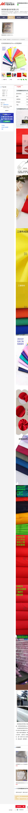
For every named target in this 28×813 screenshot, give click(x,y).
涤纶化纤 (8, 39)
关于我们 (10, 810)
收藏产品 (5, 79)
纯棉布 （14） (5, 95)
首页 (1, 39)
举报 (11, 79)
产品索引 (3, 125)
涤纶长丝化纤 (19, 792)
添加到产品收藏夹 (4, 127)
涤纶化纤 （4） (5, 90)
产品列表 (4, 39)
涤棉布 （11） (5, 94)
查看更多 (7, 110)
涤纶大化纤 (25, 792)
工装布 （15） (5, 92)
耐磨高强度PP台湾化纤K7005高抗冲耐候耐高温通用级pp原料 (13, 35)
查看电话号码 (5, 104)
